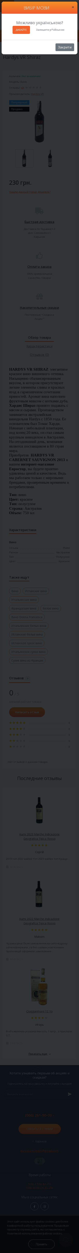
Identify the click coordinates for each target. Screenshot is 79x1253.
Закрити (65, 47)
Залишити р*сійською (50, 29)
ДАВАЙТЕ (21, 29)
